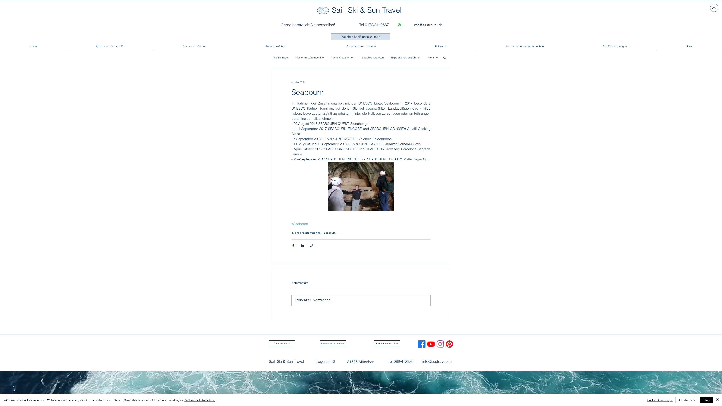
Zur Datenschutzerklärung (199, 400)
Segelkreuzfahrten (373, 57)
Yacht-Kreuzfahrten (342, 57)
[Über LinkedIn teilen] (302, 246)
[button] (444, 57)
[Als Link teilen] (311, 246)
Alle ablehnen (687, 400)
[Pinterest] (449, 344)
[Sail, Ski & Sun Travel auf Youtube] (431, 344)
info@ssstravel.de (437, 361)
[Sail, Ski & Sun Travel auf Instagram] (440, 344)
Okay (707, 400)
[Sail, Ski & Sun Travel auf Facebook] (421, 344)
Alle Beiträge (280, 57)
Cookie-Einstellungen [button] (660, 400)
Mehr (431, 57)
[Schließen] (717, 400)
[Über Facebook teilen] (293, 246)
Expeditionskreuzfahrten (405, 57)
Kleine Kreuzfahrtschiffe (309, 57)
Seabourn (330, 232)
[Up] (714, 8)
